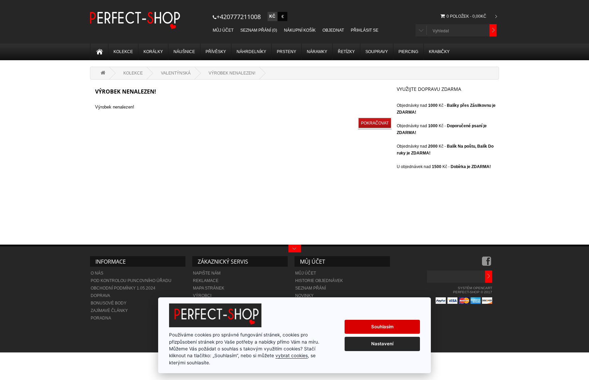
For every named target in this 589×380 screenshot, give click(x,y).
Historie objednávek (319, 280)
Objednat (333, 30)
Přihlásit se (364, 30)
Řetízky (346, 51)
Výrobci (202, 295)
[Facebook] (487, 263)
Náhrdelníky (251, 51)
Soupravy (376, 51)
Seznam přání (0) (258, 30)
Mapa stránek (208, 288)
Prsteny (286, 51)
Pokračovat (375, 123)
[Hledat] (493, 30)
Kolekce (123, 51)
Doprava (100, 295)
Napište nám (207, 273)
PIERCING (408, 51)
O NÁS (97, 273)
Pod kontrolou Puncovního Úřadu (131, 280)
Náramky (317, 51)
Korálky (153, 51)
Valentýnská (176, 73)
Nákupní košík (300, 30)
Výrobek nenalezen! (232, 73)
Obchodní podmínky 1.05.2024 (123, 288)
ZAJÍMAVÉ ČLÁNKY (109, 310)
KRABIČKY (439, 51)
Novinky (304, 295)
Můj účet (223, 30)
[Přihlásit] (488, 276)
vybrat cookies (291, 355)
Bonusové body (108, 303)
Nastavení (382, 343)
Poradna (101, 318)
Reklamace (205, 280)
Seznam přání (310, 288)
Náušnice (184, 51)
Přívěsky (216, 51)
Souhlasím (382, 326)
